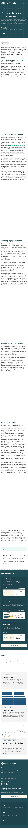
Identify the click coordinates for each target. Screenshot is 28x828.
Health (8, 770)
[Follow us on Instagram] (2, 784)
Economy (12, 770)
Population (5, 8)
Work (24, 770)
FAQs (16, 778)
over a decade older (12, 56)
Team (6, 778)
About (2, 778)
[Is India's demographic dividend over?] (14, 731)
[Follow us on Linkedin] (7, 784)
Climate (5, 772)
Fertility (5, 707)
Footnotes (14, 549)
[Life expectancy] (14, 665)
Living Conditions (19, 770)
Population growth (7, 674)
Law (2, 772)
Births (10, 707)
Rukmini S (5, 27)
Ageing (14, 674)
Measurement (11, 772)
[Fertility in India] (14, 698)
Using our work (11, 778)
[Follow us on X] (4, 784)
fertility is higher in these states (17, 145)
